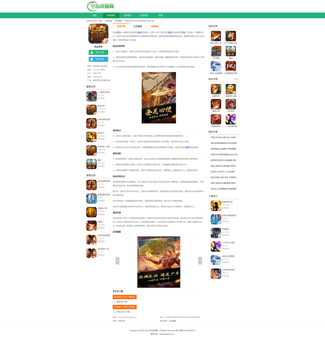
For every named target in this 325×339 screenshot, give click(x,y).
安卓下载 (99, 52)
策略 (187, 147)
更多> (236, 79)
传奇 (118, 32)
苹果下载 (99, 59)
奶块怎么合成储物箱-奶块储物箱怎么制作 (225, 189)
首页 (95, 15)
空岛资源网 (153, 330)
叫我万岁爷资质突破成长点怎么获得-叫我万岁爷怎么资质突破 (225, 155)
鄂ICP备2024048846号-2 (186, 330)
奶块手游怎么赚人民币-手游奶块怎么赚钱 (225, 177)
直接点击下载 (122, 302)
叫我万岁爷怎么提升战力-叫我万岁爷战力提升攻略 (225, 137)
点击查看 (172, 321)
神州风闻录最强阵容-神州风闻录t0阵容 (225, 143)
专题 (161, 15)
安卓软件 (128, 15)
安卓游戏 (111, 15)
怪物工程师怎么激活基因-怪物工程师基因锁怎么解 (225, 166)
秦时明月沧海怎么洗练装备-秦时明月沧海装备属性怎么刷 (225, 160)
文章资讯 (144, 15)
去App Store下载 (123, 312)
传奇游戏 (118, 21)
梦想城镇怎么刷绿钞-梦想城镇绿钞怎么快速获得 (225, 149)
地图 (169, 32)
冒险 (184, 32)
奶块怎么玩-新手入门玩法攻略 (222, 172)
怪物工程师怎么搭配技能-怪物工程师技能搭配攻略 (225, 183)
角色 (139, 32)
